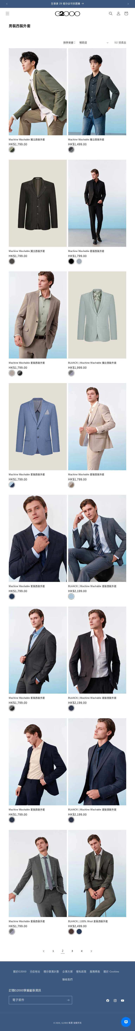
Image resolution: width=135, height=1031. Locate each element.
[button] (7, 13)
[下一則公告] (128, 4)
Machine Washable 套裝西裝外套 (86, 251)
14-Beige (12, 373)
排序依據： (69, 42)
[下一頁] (91, 951)
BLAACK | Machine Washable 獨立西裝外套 (92, 362)
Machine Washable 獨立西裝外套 (27, 139)
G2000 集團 (67, 1023)
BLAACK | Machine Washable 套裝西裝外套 (92, 586)
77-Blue (12, 596)
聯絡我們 (67, 979)
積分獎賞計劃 (51, 971)
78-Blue (71, 708)
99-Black (71, 261)
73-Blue (12, 485)
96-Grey (71, 150)
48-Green (12, 150)
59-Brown (71, 931)
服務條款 (95, 971)
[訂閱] (68, 1000)
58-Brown (12, 261)
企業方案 (67, 971)
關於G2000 (19, 971)
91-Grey (71, 373)
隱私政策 (81, 971)
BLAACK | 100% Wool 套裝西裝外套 (88, 921)
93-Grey (79, 261)
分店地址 (35, 971)
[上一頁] (44, 951)
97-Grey (20, 373)
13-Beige (71, 485)
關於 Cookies (111, 971)
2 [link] (63, 950)
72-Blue (71, 596)
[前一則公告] (7, 4)
